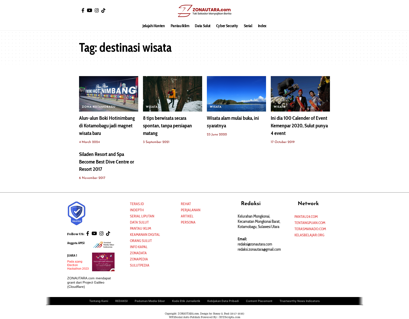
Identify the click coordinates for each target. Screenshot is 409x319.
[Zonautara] (204, 11)
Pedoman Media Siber (150, 301)
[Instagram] (96, 10)
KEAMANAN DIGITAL (145, 234)
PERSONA (188, 222)
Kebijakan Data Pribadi (223, 301)
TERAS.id (137, 204)
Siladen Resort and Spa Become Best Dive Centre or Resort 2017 (106, 161)
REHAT (186, 204)
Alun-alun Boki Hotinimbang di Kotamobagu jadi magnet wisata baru (107, 125)
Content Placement (259, 301)
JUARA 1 (72, 255)
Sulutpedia (139, 265)
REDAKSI (121, 301)
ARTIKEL (187, 216)
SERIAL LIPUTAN (142, 216)
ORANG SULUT (141, 240)
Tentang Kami (98, 301)
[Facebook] (83, 10)
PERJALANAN (190, 210)
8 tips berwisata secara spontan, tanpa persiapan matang (167, 125)
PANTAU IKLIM (140, 228)
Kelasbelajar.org (309, 235)
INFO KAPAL (138, 247)
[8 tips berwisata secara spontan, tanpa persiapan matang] (172, 94)
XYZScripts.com (229, 317)
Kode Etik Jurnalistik (186, 301)
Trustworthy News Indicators (300, 301)
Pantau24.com (306, 216)
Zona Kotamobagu (99, 107)
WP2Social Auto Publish (184, 317)
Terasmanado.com (310, 229)
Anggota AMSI (75, 243)
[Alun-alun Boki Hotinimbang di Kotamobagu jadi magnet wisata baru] (108, 94)
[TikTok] (103, 10)
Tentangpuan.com (309, 222)
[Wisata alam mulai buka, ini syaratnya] (236, 94)
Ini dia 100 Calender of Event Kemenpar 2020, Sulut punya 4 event (299, 125)
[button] (326, 10)
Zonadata (138, 253)
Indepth (137, 210)
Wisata (152, 107)
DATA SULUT (139, 222)
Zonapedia (139, 259)
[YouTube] (89, 10)
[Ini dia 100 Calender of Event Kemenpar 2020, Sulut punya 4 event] (300, 94)
